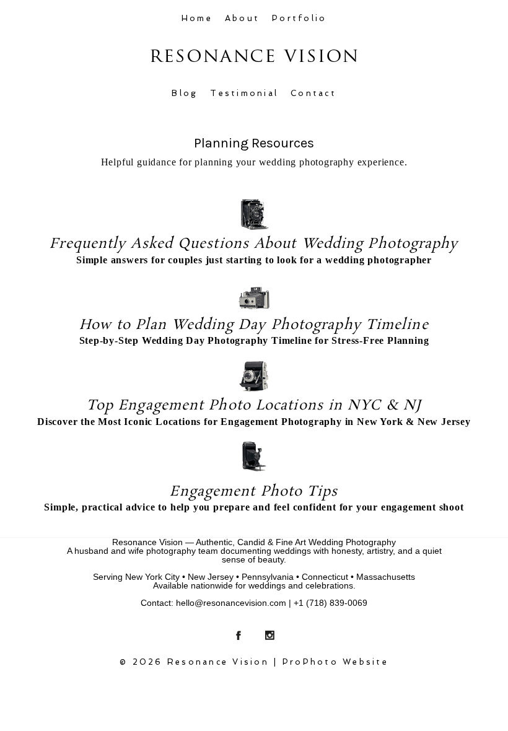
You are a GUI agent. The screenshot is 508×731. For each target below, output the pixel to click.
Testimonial (244, 93)
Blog (185, 93)
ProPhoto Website (335, 662)
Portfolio (299, 18)
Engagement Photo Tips (254, 491)
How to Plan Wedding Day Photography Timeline (253, 325)
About (242, 18)
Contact (313, 93)
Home (197, 18)
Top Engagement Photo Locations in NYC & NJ (254, 405)
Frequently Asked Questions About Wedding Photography (254, 243)
